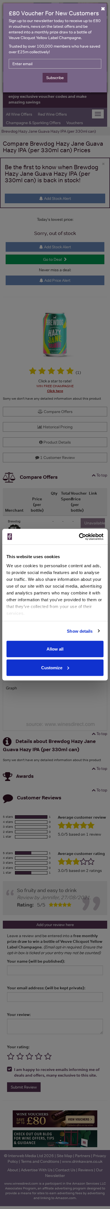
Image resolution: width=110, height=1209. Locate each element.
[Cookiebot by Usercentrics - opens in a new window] (79, 536)
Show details (80, 630)
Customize (51, 667)
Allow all (55, 649)
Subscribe (55, 77)
